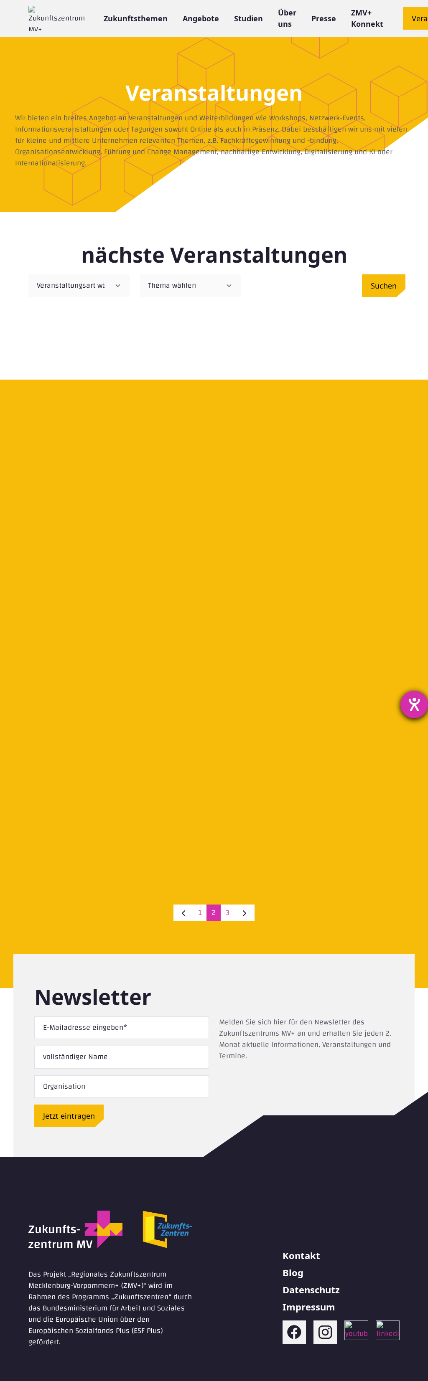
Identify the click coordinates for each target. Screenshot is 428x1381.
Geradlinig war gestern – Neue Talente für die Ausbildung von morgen (118, 623)
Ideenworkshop (118, 811)
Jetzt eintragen (69, 1116)
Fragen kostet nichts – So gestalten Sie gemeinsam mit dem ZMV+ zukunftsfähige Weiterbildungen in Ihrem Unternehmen (309, 623)
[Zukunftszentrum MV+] (56, 18)
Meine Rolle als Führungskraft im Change (309, 422)
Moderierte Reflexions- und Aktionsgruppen (309, 811)
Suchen (384, 286)
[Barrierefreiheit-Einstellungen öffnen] (414, 704)
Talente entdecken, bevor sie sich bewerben (118, 422)
